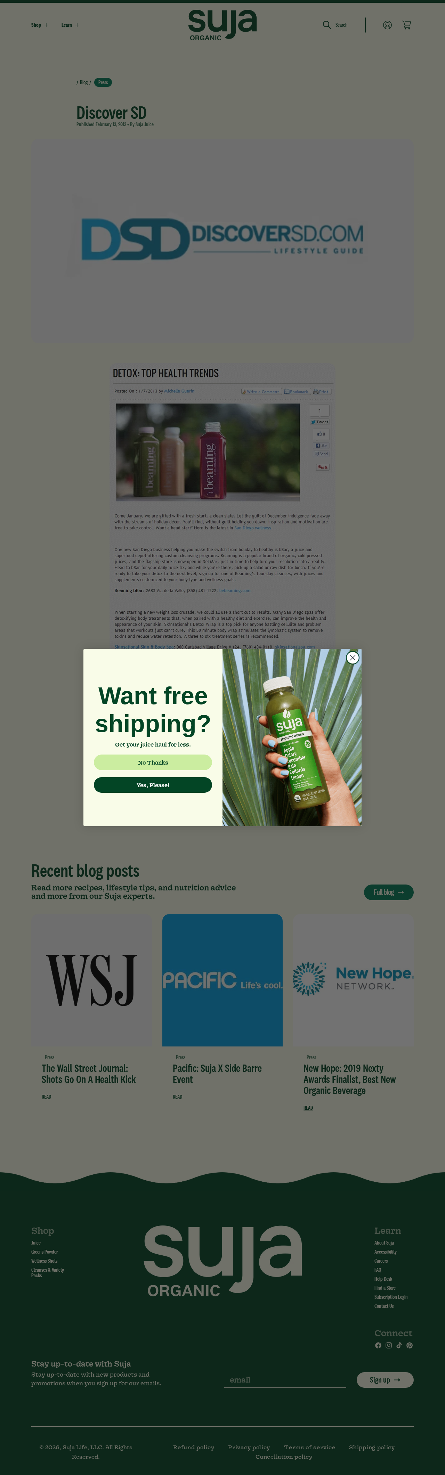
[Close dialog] (353, 658)
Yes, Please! (153, 785)
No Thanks (153, 762)
